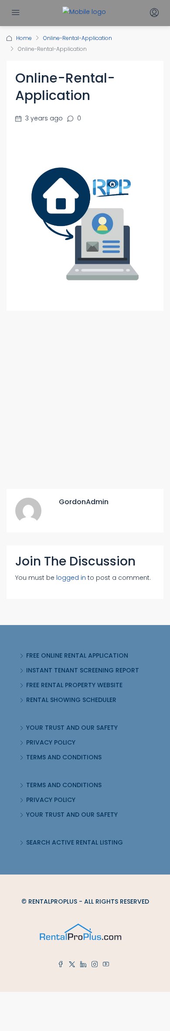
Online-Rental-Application (77, 38)
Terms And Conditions (64, 757)
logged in (71, 577)
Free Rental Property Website (74, 685)
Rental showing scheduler (71, 699)
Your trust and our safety (72, 727)
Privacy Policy (50, 742)
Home (24, 38)
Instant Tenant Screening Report (82, 670)
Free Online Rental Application (77, 655)
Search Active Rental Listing (74, 842)
